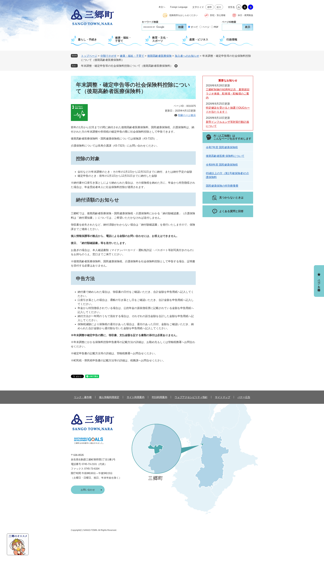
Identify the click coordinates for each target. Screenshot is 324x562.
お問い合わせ (88, 489)
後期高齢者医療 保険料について (225, 155)
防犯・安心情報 (217, 15)
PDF (216, 27)
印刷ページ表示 (187, 115)
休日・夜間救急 (245, 15)
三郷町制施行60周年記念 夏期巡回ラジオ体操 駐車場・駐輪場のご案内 (227, 93)
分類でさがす (108, 55)
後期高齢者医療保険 (159, 55)
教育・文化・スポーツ (160, 39)
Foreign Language (178, 7)
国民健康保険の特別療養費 (222, 185)
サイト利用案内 (135, 397)
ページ (205, 27)
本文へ (162, 7)
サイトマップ (222, 397)
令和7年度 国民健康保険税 (222, 147)
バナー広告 (244, 397)
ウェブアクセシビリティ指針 (191, 397)
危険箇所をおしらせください (183, 15)
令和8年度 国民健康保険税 (222, 164)
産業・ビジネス (198, 39)
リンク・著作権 (83, 397)
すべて (194, 27)
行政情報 (231, 39)
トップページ (89, 55)
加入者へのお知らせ (187, 55)
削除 (176, 65)
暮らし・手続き (87, 39)
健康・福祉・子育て (123, 39)
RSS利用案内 (159, 397)
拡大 (219, 7)
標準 (209, 7)
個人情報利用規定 (109, 397)
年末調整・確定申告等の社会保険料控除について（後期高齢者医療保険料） (127, 65)
